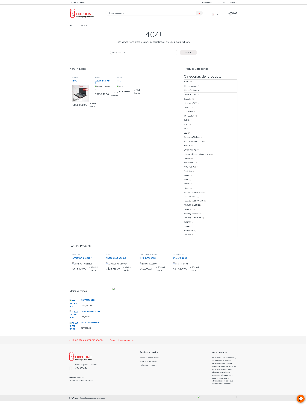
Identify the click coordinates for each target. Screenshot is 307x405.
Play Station (188, 112)
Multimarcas (188, 231)
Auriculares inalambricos (193, 141)
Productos (221, 2)
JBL (185, 133)
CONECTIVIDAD (190, 94)
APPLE (186, 82)
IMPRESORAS (189, 116)
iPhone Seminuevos (192, 90)
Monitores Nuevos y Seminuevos (197, 154)
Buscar (188, 52)
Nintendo (187, 107)
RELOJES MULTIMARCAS (193, 201)
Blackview (188, 171)
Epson (186, 124)
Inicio (72, 26)
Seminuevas (189, 163)
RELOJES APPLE (190, 197)
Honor (186, 175)
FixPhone (74, 398)
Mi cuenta (233, 2)
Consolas (187, 99)
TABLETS (187, 222)
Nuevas (75, 77)
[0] (211, 13)
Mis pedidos (208, 2)
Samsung (187, 235)
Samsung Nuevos (191, 214)
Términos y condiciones (149, 358)
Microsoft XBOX (190, 103)
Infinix (186, 180)
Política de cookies (147, 365)
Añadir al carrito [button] (137, 91)
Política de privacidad (148, 361)
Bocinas (187, 145)
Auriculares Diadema (192, 137)
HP (185, 129)
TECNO (187, 184)
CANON (187, 120)
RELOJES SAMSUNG (192, 205)
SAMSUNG (188, 209)
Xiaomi (186, 188)
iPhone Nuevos (190, 86)
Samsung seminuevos (192, 218)
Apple (186, 226)
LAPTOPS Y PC (190, 150)
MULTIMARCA (189, 167)
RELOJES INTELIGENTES (193, 192)
